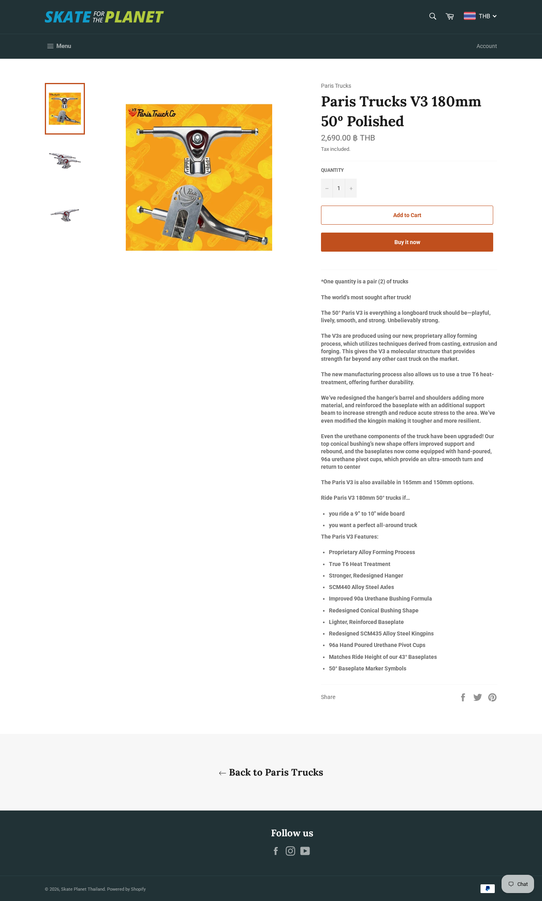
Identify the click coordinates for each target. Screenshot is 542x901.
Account (487, 46)
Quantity (332, 170)
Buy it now (407, 242)
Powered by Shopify (126, 889)
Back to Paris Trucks (275, 772)
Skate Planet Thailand (83, 889)
